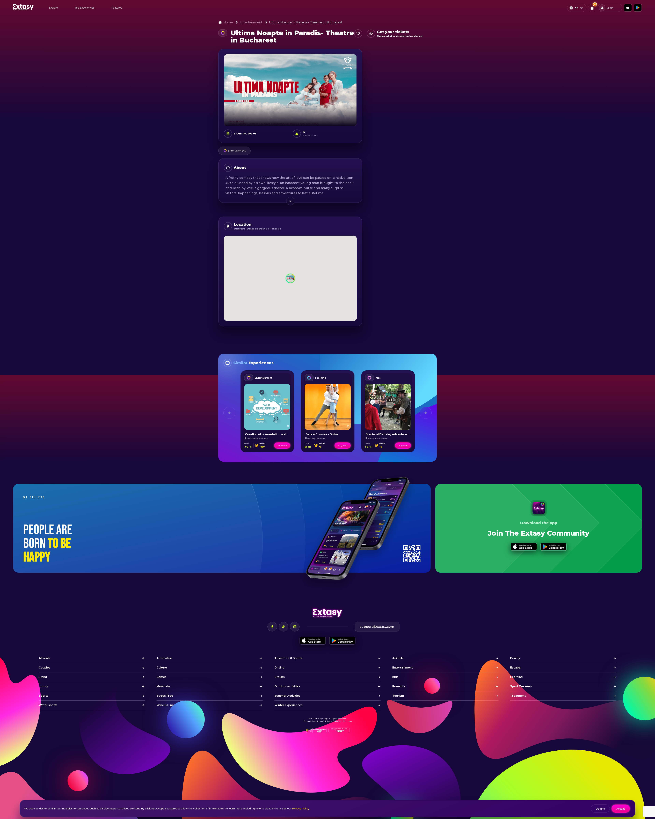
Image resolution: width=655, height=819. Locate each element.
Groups (279, 677)
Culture (162, 667)
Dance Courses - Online (322, 434)
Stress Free (165, 695)
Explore (53, 7)
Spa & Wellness (521, 686)
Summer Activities (287, 695)
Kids (378, 378)
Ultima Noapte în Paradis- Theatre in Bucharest (305, 22)
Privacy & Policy (333, 721)
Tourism (398, 695)
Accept (620, 808)
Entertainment (251, 22)
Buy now (282, 445)
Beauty (515, 658)
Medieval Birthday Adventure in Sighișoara (395, 434)
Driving (279, 667)
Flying (43, 677)
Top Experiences (84, 7)
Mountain (163, 686)
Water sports (48, 705)
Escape (515, 667)
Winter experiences (288, 705)
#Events (44, 658)
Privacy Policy (300, 808)
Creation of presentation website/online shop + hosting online (288, 434)
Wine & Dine (165, 705)
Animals (397, 658)
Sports (43, 695)
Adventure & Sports (288, 658)
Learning (320, 378)
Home (228, 22)
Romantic (399, 686)
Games (161, 677)
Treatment (518, 695)
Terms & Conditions (313, 721)
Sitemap (347, 721)
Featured (116, 7)
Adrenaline (164, 658)
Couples (44, 667)
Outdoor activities (287, 686)
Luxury (43, 686)
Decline (600, 808)
